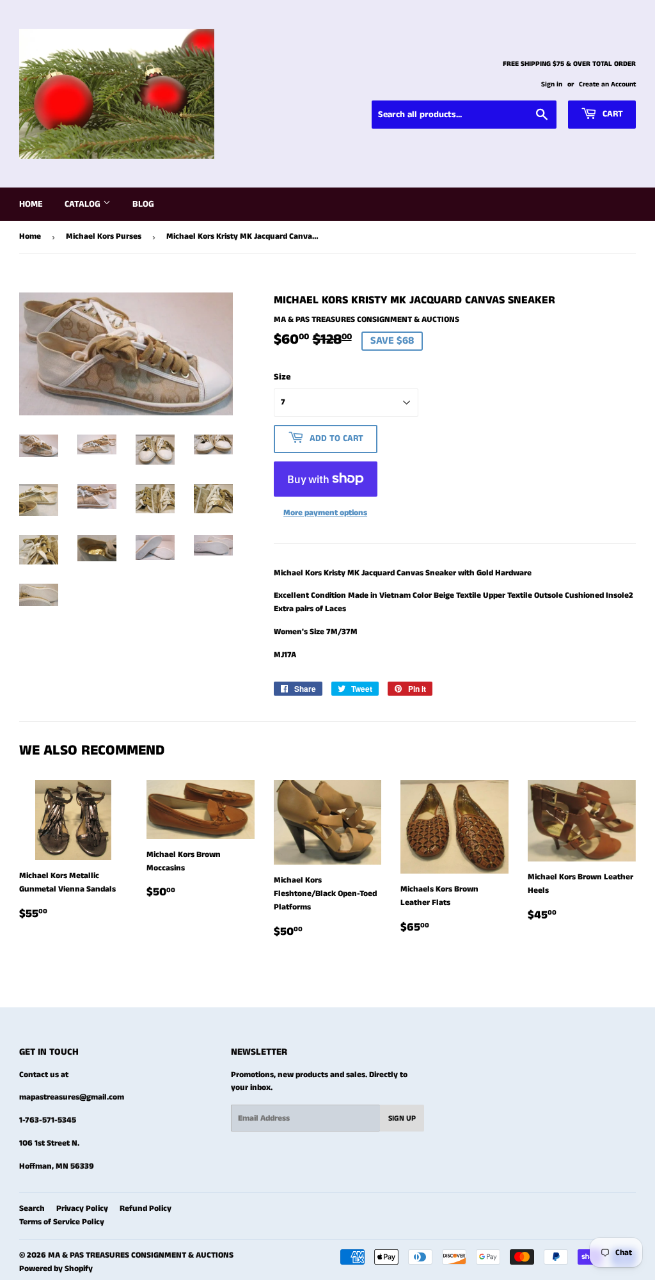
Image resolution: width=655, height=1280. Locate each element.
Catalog (84, 204)
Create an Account (607, 84)
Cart (611, 114)
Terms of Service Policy (61, 1222)
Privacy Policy (82, 1209)
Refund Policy (145, 1209)
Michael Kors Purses (103, 236)
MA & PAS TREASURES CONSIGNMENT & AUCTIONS (140, 1255)
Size (282, 377)
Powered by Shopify (56, 1269)
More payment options (325, 513)
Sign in (551, 84)
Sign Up (402, 1118)
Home (31, 204)
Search (32, 1209)
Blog (143, 204)
